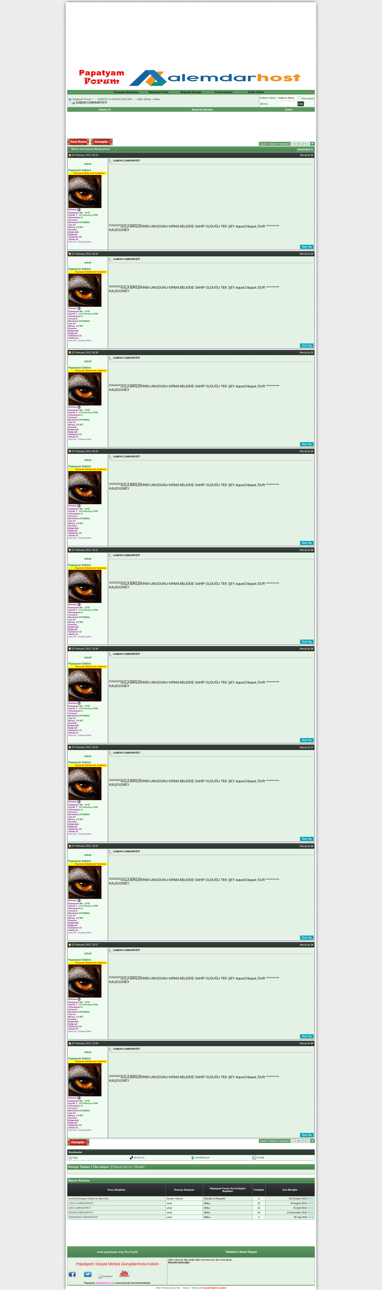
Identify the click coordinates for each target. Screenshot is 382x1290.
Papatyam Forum (158, 92)
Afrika (157, 99)
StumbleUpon (202, 1157)
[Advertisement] (191, 33)
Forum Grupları (224, 92)
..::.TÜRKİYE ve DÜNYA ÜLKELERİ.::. (114, 99)
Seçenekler (304, 149)
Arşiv (186, 1287)
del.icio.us (139, 1157)
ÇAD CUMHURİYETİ (79, 1208)
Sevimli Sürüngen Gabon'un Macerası (88, 1198)
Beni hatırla (308, 98)
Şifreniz (264, 103)
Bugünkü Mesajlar (191, 92)
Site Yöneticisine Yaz (168, 1287)
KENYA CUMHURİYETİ (80, 1212)
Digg (75, 1157)
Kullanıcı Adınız (268, 98)
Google (260, 1157)
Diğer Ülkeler (144, 99)
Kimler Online (256, 92)
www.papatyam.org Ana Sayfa (117, 1252)
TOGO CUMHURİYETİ (80, 1203)
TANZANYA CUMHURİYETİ (83, 1217)
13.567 (79, 227)
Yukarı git (196, 1287)
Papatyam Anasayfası (126, 92)
